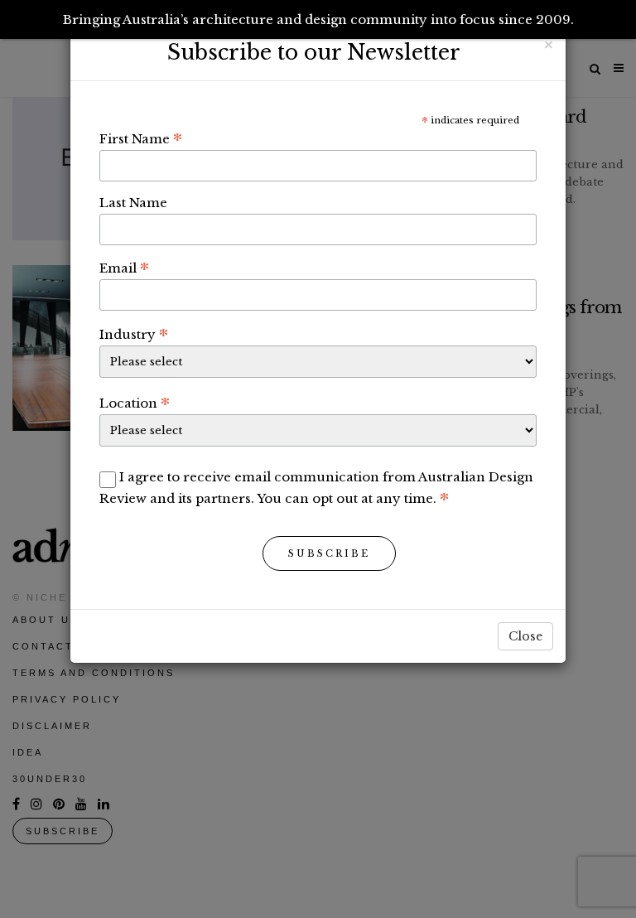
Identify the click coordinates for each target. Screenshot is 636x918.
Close (525, 636)
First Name (140, 138)
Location (134, 403)
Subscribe (329, 553)
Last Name (133, 202)
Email (124, 267)
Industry (133, 334)
